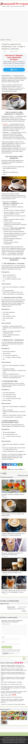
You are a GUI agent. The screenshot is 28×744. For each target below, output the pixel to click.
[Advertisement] (14, 24)
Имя (3, 637)
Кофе (5, 473)
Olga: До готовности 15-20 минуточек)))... (11, 697)
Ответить (24, 611)
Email (3, 642)
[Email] (20, 464)
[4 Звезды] (5, 469)
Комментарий (6, 624)
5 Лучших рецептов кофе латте (12, 572)
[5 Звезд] (6, 469)
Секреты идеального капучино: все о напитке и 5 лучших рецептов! (13, 534)
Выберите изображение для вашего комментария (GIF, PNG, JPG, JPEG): (11, 650)
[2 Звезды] (3, 469)
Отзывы (5, 51)
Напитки (8, 39)
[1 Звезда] (2, 469)
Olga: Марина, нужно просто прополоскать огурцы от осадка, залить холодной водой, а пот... (14, 669)
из (23, 607)
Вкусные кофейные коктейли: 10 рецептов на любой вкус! (12, 553)
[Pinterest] (4, 467)
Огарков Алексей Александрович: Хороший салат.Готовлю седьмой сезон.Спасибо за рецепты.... (12, 701)
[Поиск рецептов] (24, 658)
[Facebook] (4, 464)
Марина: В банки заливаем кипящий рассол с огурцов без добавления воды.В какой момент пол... (13, 674)
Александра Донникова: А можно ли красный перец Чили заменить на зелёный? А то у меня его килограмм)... (13, 688)
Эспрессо (5, 124)
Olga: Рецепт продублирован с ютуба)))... (11, 682)
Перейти (15, 69)
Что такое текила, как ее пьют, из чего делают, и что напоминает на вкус (14, 591)
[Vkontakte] (9, 464)
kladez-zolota (11, 607)
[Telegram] (14, 464)
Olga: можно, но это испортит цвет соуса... (12, 684)
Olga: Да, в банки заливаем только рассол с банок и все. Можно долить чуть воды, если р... (13, 666)
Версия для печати (23, 475)
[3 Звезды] (4, 469)
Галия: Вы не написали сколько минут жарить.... (13, 704)
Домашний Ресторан (14, 4)
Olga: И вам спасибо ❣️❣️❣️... (9, 695)
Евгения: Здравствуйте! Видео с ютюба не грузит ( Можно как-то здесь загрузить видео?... (14, 692)
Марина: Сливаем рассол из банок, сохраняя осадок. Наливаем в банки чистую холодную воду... (13, 679)
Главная (2, 39)
